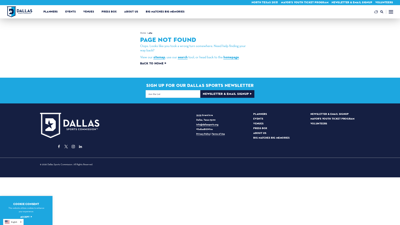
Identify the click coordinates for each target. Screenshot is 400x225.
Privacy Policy (203, 133)
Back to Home (152, 63)
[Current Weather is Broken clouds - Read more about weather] (376, 12)
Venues (88, 11)
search (183, 57)
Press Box (109, 11)
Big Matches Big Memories (165, 11)
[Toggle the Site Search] (383, 12)
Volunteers (384, 2)
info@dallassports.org (207, 124)
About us (131, 11)
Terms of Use (218, 133)
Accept (25, 217)
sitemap (159, 57)
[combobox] (13, 222)
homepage (231, 57)
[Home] (19, 11)
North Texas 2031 (265, 2)
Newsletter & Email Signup (352, 2)
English (14, 222)
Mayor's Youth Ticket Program (304, 2)
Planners (50, 11)
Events (70, 11)
